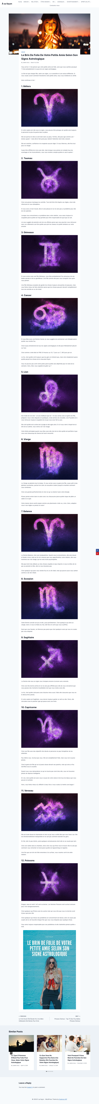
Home (20, 2)
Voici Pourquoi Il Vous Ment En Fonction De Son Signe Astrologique (77, 1058)
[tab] (46, 1071)
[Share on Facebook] (97, 550)
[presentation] (21, 1043)
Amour (23, 52)
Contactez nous (54, 5)
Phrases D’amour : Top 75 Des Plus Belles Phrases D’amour (67, 1019)
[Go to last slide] (11, 1052)
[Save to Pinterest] (97, 553)
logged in (30, 1087)
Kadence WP (63, 1099)
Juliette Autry (26, 62)
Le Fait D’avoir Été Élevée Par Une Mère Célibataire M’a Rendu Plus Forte (31, 1019)
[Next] (88, 1052)
